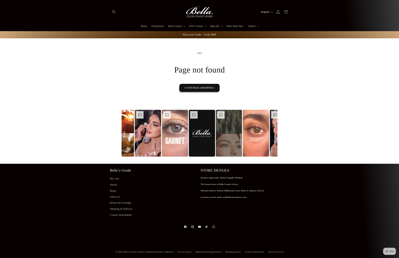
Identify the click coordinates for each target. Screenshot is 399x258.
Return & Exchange (120, 202)
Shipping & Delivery (121, 209)
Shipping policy (233, 252)
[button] (114, 12)
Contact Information (121, 215)
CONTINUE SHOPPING (199, 87)
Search (113, 184)
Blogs (113, 190)
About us (115, 196)
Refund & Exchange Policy (209, 252)
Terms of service (276, 252)
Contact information (254, 252)
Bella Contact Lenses (134, 252)
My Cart (114, 178)
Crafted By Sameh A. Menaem (159, 252)
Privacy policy (185, 252)
